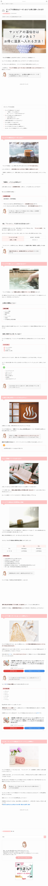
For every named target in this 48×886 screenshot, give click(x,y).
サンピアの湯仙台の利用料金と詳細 (12, 124)
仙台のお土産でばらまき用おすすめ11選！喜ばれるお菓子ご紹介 (16, 804)
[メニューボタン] (46, 1)
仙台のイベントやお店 (6, 13)
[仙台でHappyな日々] (24, 1)
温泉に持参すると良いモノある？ (13, 118)
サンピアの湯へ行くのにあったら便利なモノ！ (15, 126)
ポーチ (9, 654)
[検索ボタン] (1, 1)
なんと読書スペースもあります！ (12, 122)
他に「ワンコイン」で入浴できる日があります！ (16, 113)
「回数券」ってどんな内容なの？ (13, 111)
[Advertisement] (24, 93)
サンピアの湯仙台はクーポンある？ (12, 110)
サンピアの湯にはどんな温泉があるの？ (13, 115)
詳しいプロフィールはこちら (24, 857)
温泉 (13, 831)
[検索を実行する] (45, 837)
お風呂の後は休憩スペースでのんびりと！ (14, 120)
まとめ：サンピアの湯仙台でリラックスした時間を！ (16, 128)
